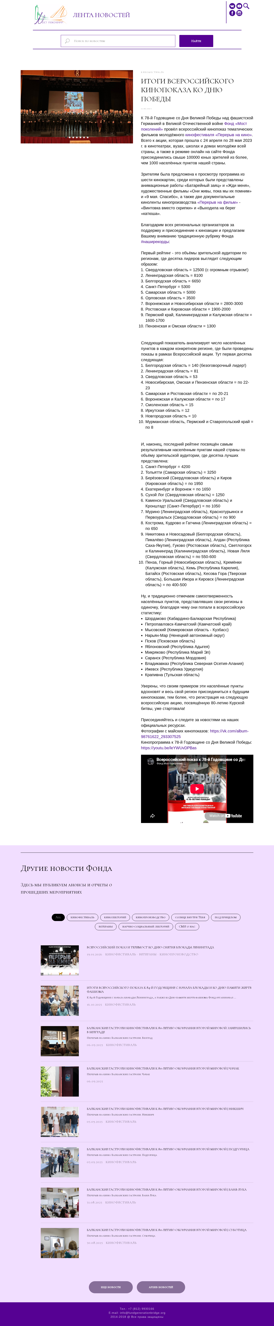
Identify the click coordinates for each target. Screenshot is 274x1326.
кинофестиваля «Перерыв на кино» (218, 135)
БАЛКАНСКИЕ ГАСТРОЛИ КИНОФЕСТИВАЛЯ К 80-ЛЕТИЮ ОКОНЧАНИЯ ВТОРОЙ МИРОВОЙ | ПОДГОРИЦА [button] (168, 1149)
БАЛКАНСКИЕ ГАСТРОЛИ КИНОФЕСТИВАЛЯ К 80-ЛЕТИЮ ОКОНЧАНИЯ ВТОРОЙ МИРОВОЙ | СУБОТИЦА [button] (167, 1230)
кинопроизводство (150, 917)
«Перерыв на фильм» (217, 202)
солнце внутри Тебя (190, 917)
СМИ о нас (187, 926)
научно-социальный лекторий (145, 926)
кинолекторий (115, 917)
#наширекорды (155, 241)
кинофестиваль (82, 917)
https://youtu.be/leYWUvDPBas (169, 748)
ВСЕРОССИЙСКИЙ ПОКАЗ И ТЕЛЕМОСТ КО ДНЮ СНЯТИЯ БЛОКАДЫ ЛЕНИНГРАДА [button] (150, 947)
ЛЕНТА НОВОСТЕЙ (101, 15)
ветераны (106, 926)
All (58, 917)
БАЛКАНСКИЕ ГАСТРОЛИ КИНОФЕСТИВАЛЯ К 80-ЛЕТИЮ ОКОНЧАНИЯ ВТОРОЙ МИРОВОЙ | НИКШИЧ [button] (165, 1109)
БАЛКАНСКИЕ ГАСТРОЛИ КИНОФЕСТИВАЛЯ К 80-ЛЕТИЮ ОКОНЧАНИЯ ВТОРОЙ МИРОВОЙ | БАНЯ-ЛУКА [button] (167, 1190)
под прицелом (226, 917)
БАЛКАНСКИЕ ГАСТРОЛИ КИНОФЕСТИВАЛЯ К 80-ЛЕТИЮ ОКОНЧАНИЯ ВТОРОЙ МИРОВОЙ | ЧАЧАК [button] (163, 1068)
